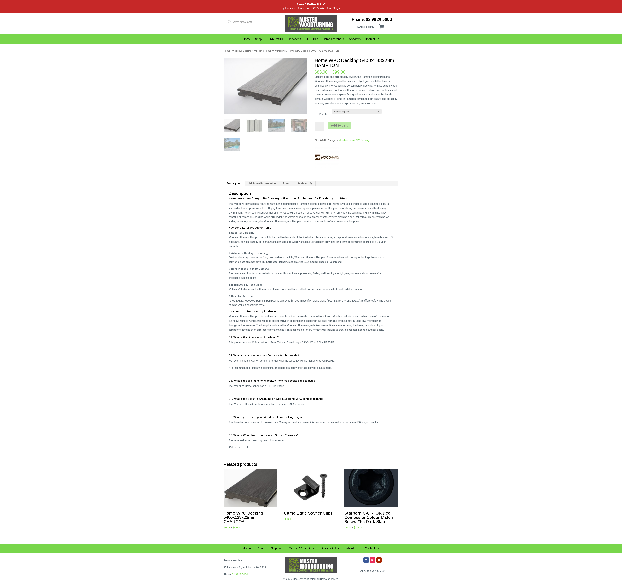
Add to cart (339, 125)
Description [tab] (234, 183)
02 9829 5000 (240, 574)
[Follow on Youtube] (379, 560)
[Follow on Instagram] (372, 560)
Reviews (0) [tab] (304, 183)
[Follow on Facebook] (366, 560)
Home (247, 39)
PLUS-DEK (311, 39)
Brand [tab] (286, 183)
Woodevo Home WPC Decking (270, 50)
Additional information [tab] (262, 183)
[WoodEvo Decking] (327, 158)
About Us (352, 548)
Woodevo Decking (241, 50)
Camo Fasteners (333, 39)
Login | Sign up (365, 26)
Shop (258, 39)
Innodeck (295, 39)
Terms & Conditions (302, 548)
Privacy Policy (331, 548)
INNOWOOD (277, 39)
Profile (323, 114)
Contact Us (372, 39)
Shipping (276, 548)
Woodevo (354, 39)
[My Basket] (383, 26)
